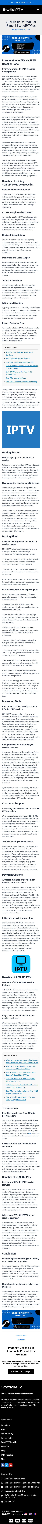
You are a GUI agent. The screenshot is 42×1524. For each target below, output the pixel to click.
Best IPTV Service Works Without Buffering (21, 382)
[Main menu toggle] (38, 9)
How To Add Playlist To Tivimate (18, 359)
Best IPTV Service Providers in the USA (20, 362)
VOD (29, 1133)
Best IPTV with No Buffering (16, 378)
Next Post (21, 1340)
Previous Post (21, 1335)
